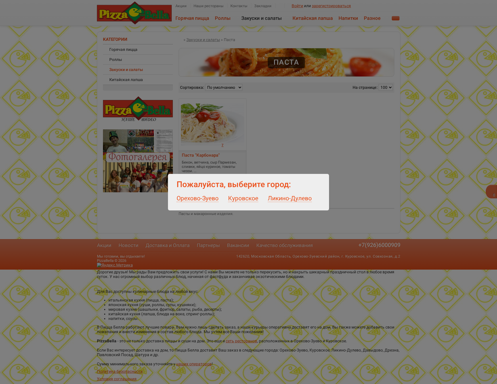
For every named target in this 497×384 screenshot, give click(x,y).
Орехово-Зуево (198, 198)
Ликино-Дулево (290, 198)
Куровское (243, 198)
